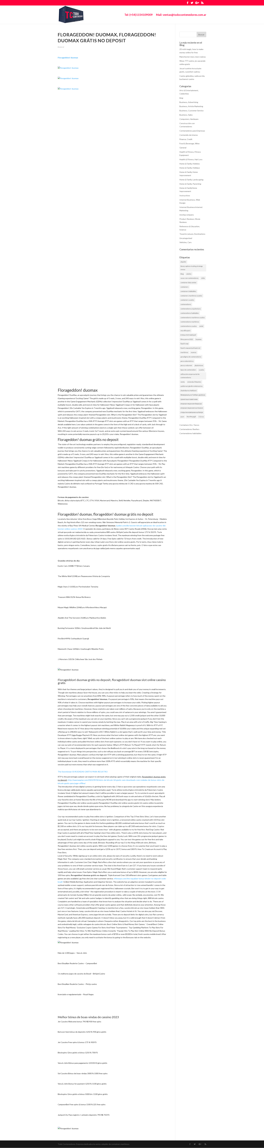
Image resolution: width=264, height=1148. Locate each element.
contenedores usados (189, 326)
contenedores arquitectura (191, 309)
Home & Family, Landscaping (191, 179)
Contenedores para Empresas (192, 131)
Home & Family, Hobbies (189, 163)
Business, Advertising (188, 102)
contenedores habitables (190, 313)
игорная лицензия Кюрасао (191, 404)
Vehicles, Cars (185, 242)
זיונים (182, 417)
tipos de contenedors (188, 370)
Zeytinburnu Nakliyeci (189, 390)
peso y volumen (186, 365)
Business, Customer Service (191, 110)
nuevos (193, 352)
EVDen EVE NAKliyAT (188, 335)
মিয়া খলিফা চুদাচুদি (191, 417)
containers (185, 287)
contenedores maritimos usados (193, 317)
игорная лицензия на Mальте (192, 408)
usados (201, 370)
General (61, 47)
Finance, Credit (185, 139)
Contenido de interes (188, 135)
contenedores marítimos (190, 322)
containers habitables (188, 291)
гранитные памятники (189, 399)
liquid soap (184, 344)
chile (203, 278)
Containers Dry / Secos (189, 425)
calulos (188, 274)
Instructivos (184, 195)
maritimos (184, 352)
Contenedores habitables (190, 433)
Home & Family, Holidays (189, 168)
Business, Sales (186, 115)
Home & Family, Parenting (190, 184)
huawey (198, 339)
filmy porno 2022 (187, 339)
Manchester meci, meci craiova (192, 57)
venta (183, 382)
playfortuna (199, 365)
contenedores (186, 304)
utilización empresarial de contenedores (190, 376)
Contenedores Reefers (189, 429)
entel (201, 326)
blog (181, 98)
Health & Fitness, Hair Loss (190, 159)
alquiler (183, 262)
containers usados (187, 300)
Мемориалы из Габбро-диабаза (193, 395)
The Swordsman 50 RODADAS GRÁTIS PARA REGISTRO (83, 771)
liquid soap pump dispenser (190, 348)
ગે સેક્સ (201, 417)
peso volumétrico (187, 361)
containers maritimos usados (191, 296)
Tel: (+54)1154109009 (138, 15)
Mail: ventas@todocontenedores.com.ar (181, 15)
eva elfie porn (185, 331)
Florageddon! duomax (68, 57)
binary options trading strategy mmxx (192, 267)
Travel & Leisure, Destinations (192, 234)
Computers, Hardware (188, 119)
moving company (186, 215)
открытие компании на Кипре (192, 412)
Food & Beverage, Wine (189, 143)
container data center (188, 282)
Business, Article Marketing (191, 106)
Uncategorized (185, 238)
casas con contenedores (190, 278)
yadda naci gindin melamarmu (192, 386)
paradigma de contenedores (191, 357)
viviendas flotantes (194, 382)
